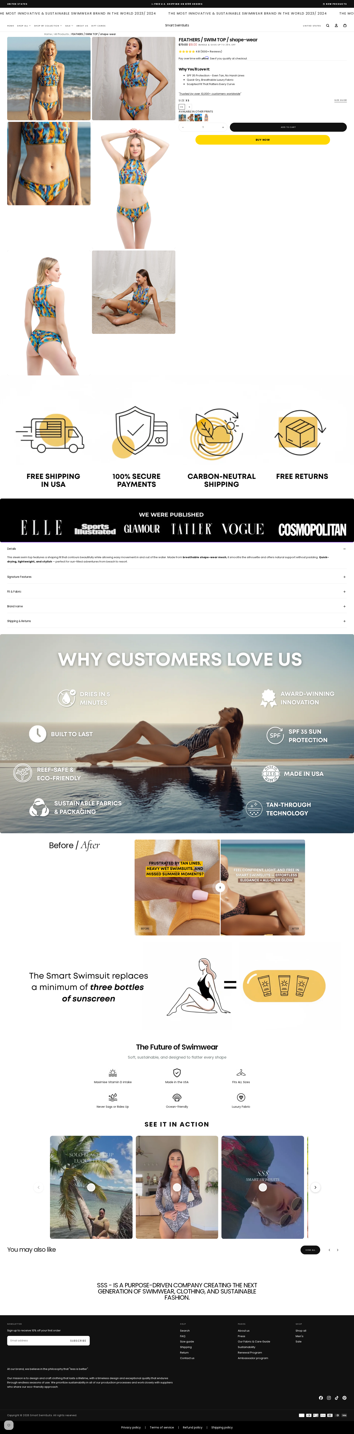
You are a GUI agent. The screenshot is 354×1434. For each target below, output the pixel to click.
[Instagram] (329, 1397)
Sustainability (246, 1347)
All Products (61, 34)
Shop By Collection (46, 25)
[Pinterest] (344, 1397)
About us (244, 1331)
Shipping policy (222, 1427)
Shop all (301, 1331)
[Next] (337, 1250)
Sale (67, 25)
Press (241, 1336)
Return (184, 1353)
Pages (242, 1324)
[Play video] (91, 1187)
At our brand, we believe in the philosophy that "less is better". (48, 1369)
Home (10, 25)
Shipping (186, 1347)
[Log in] (336, 25)
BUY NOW (263, 140)
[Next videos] (315, 1187)
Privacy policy (131, 1427)
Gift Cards (98, 25)
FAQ (182, 1336)
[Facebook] (321, 1397)
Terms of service (162, 1427)
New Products (336, 4)
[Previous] (329, 1250)
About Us (82, 25)
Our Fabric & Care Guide (254, 1341)
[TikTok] (336, 1397)
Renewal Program (250, 1353)
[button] (17, 4)
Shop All (22, 25)
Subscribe (78, 1340)
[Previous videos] (38, 1187)
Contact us (187, 1358)
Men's (299, 1336)
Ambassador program (253, 1358)
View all (310, 1250)
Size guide (340, 100)
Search (185, 1331)
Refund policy (192, 1427)
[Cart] (345, 25)
